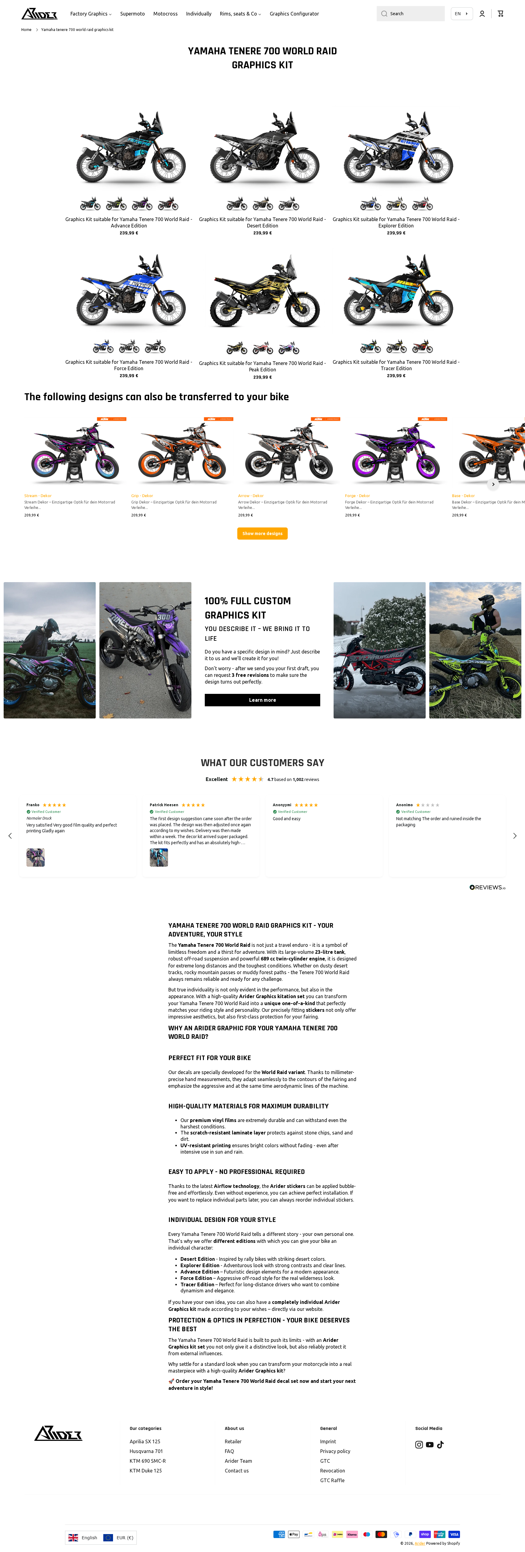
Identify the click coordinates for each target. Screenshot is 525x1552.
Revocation (332, 1470)
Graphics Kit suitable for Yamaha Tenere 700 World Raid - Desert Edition (262, 222)
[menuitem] (91, 14)
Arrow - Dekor (251, 495)
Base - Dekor (463, 495)
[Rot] (262, 347)
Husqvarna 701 (146, 1451)
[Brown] (262, 203)
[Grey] (236, 203)
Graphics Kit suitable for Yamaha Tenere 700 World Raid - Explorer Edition (396, 222)
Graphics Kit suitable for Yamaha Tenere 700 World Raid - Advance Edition (128, 222)
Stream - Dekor (38, 495)
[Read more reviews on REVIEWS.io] (487, 888)
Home (26, 30)
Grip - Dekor (142, 495)
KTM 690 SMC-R (148, 1461)
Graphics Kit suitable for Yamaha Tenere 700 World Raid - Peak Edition (262, 366)
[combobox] (411, 13)
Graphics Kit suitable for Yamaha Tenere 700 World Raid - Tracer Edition (396, 365)
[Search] (382, 13)
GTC (325, 1461)
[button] (501, 14)
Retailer (233, 1441)
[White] (288, 203)
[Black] (154, 346)
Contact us (237, 1470)
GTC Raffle (332, 1480)
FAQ (229, 1451)
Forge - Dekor (357, 495)
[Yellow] (116, 203)
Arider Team (238, 1461)
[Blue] (90, 203)
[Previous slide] (32, 484)
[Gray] (396, 346)
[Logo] (39, 13)
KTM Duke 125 (146, 1470)
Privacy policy (335, 1451)
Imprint (328, 1441)
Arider (420, 1543)
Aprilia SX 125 (145, 1441)
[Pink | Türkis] (288, 347)
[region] (262, 836)
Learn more (262, 700)
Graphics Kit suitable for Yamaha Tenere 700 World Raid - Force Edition (128, 365)
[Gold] (236, 347)
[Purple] (142, 203)
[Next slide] (493, 484)
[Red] (168, 203)
